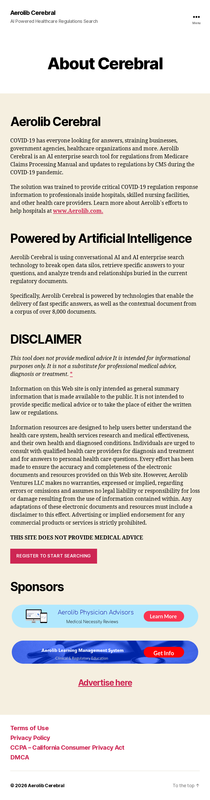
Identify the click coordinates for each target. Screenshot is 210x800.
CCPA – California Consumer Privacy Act (67, 747)
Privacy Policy (30, 737)
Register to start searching (53, 555)
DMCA (19, 757)
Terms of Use (29, 728)
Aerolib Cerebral (32, 13)
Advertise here (105, 683)
